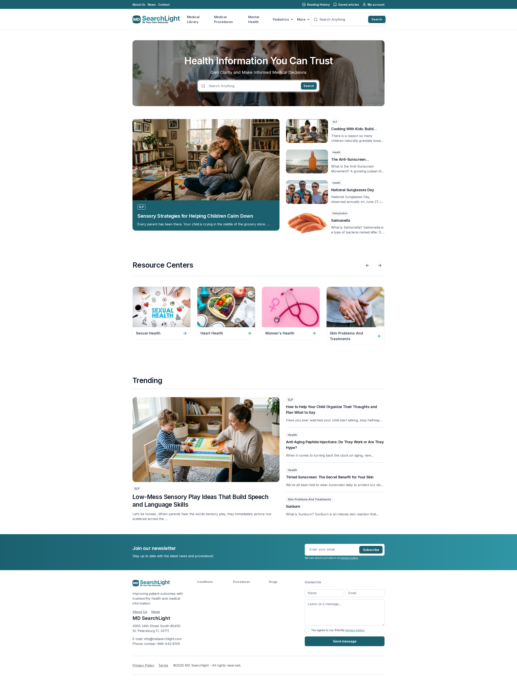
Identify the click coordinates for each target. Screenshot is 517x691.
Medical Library (193, 19)
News (152, 4)
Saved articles (348, 4)
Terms (163, 665)
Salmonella (340, 220)
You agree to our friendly (338, 630)
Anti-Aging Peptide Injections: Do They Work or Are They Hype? (335, 445)
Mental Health (253, 19)
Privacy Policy (143, 665)
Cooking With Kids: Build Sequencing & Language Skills (357, 129)
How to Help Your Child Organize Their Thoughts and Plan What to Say (331, 410)
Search (377, 19)
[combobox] (343, 19)
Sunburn (293, 506)
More (301, 19)
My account (376, 4)
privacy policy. (349, 557)
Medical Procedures (223, 19)
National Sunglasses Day (352, 190)
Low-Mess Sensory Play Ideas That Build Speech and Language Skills (200, 500)
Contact (164, 4)
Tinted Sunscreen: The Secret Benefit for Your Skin (330, 477)
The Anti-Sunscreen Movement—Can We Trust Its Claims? (356, 159)
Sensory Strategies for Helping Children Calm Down (195, 216)
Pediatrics (281, 19)
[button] (367, 265)
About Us (138, 4)
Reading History (318, 4)
